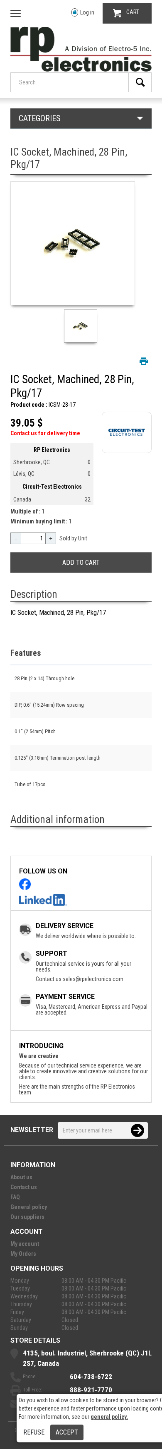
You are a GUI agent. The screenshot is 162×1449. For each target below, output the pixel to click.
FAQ (15, 1197)
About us (21, 1177)
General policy (28, 1207)
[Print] (144, 361)
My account (24, 1243)
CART (132, 12)
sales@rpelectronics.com (93, 979)
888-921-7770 (91, 1390)
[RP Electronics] (81, 69)
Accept (67, 1432)
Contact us (23, 1187)
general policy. (109, 1416)
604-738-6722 (91, 1376)
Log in (87, 12)
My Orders (23, 1253)
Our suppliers (27, 1217)
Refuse (33, 1432)
